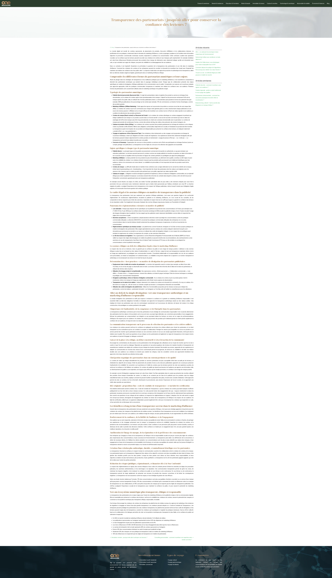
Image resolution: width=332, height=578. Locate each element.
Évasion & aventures (203, 3)
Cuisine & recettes (272, 3)
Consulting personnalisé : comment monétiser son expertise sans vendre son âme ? (173, 538)
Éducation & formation (232, 3)
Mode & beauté (245, 3)
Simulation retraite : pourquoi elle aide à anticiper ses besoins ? (129, 537)
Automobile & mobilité (303, 3)
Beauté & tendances (217, 3)
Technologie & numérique (287, 3)
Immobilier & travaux (258, 3)
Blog (328, 3)
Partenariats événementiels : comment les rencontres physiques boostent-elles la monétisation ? (208, 98)
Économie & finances (318, 3)
